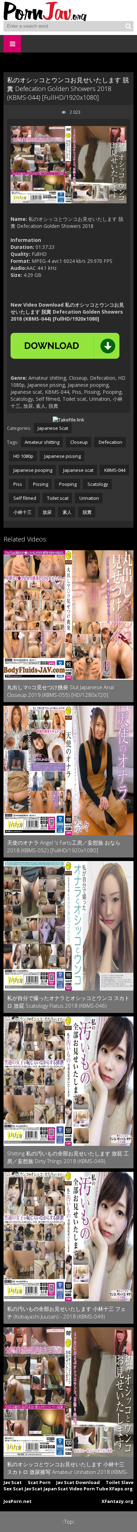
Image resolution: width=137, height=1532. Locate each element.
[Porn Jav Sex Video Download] (46, 10)
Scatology (97, 484)
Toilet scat (57, 498)
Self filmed (24, 498)
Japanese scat (77, 470)
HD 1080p (22, 456)
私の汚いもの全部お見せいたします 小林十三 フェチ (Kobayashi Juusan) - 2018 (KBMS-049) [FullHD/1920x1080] (66, 1312)
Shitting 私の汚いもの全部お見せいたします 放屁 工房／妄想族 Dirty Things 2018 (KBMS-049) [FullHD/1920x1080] (68, 1157)
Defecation (110, 442)
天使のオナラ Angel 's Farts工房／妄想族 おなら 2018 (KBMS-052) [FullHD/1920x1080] (63, 846)
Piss (17, 484)
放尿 (46, 512)
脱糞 (86, 512)
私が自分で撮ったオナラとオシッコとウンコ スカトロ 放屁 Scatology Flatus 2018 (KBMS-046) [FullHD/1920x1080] (68, 1001)
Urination (88, 498)
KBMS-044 (114, 470)
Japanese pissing (62, 456)
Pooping (67, 484)
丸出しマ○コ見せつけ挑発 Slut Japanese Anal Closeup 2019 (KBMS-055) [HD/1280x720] (60, 691)
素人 (66, 512)
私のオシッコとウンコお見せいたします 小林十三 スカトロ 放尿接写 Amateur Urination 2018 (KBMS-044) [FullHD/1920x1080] (67, 1468)
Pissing (40, 484)
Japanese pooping (32, 470)
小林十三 (22, 512)
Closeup (78, 442)
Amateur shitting (42, 442)
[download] (65, 346)
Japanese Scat (53, 428)
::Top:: (68, 1521)
